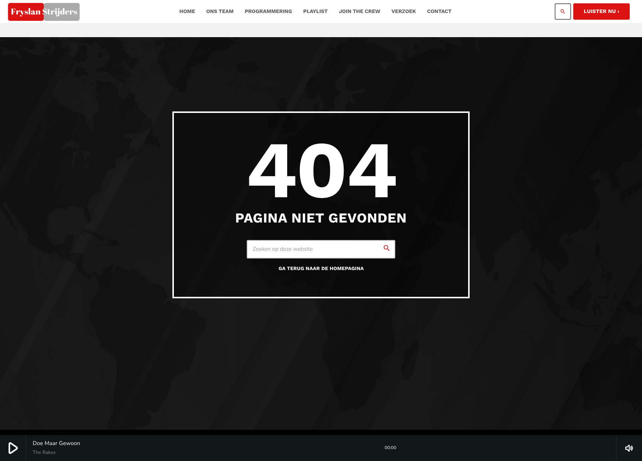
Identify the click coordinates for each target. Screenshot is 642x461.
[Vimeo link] (44, 11)
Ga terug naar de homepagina (321, 269)
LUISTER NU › (601, 11)
